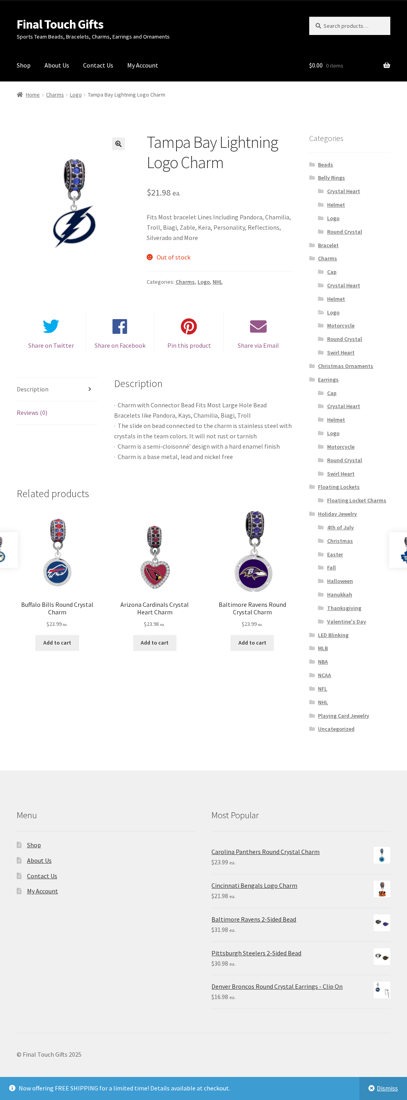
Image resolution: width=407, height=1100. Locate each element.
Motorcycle (341, 325)
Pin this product (189, 345)
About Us (57, 65)
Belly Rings (331, 177)
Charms (55, 94)
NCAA (324, 675)
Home (33, 94)
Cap (332, 271)
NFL (322, 688)
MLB (323, 648)
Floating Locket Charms (356, 500)
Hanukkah (339, 594)
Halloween (340, 581)
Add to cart (57, 642)
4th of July (340, 527)
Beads (325, 164)
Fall (331, 567)
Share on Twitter (51, 345)
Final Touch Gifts (60, 24)
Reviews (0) (32, 412)
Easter (335, 554)
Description (32, 389)
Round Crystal (344, 231)
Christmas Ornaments (345, 366)
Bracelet (328, 245)
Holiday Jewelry (337, 513)
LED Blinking (333, 635)
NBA (323, 661)
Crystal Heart (343, 191)
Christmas (340, 540)
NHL (218, 281)
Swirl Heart (341, 352)
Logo (76, 94)
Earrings (328, 379)
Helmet (336, 204)
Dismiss (387, 1088)
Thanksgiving (344, 608)
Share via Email (258, 345)
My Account (142, 65)
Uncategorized (336, 728)
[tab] (57, 389)
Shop (24, 65)
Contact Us (98, 65)
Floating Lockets (339, 486)
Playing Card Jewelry (343, 715)
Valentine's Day (346, 621)
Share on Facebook (120, 345)
